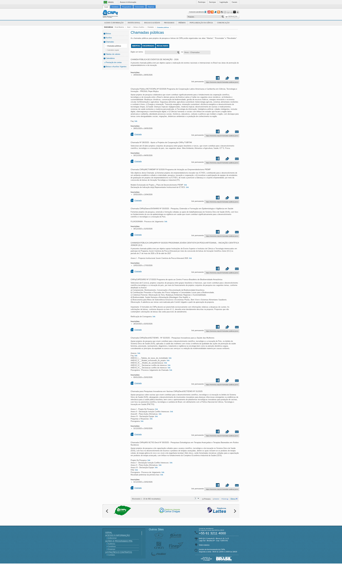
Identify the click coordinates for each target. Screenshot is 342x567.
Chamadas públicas (163, 27)
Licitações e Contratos (118, 552)
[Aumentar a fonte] (228, 12)
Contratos (111, 555)
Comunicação (223, 23)
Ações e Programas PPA (118, 541)
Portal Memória (119, 27)
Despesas (111, 549)
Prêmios (182, 23)
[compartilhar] (220, 78)
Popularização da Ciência (201, 23)
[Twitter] (215, 12)
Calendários (110, 58)
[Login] (237, 12)
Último (232, 499)
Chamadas (150, 27)
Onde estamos (204, 545)
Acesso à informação (128, 2)
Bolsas (108, 34)
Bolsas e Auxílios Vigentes (116, 67)
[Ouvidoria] (221, 12)
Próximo (224, 499)
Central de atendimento (196, 12)
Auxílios (109, 38)
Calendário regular (113, 50)
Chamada (138, 134)
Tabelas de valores (113, 54)
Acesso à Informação (114, 23)
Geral (128, 27)
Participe (201, 2)
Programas (169, 23)
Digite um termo (137, 52)
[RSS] (218, 12)
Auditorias (111, 544)
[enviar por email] (234, 78)
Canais (234, 2)
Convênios (112, 546)
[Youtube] (208, 12)
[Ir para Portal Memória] (114, 14)
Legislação (224, 2)
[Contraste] (234, 12)
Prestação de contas (114, 62)
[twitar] (227, 78)
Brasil (111, 2)
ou (182, 52)
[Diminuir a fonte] (231, 12)
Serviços (212, 2)
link (136, 121)
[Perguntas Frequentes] (225, 12)
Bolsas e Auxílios (152, 23)
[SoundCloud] (212, 12)
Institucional (134, 23)
